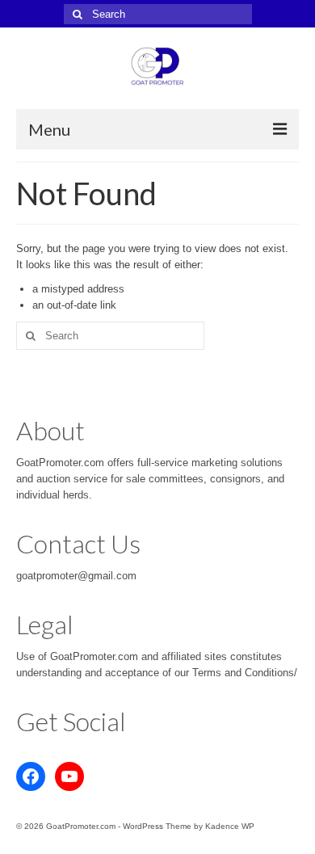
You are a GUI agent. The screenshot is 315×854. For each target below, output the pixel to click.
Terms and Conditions (243, 673)
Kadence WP (229, 826)
